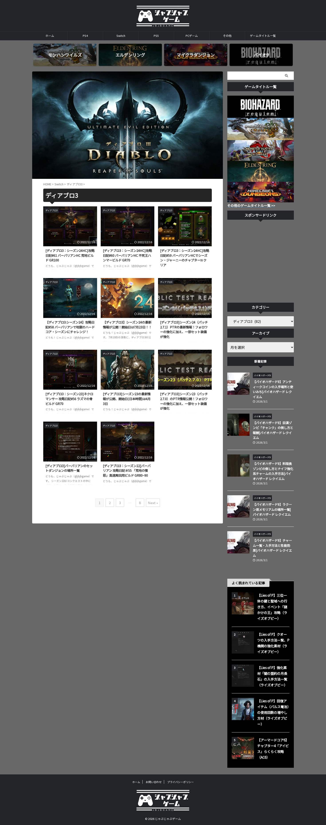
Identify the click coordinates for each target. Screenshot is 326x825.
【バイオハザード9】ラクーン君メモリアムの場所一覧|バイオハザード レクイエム (272, 509)
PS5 (156, 36)
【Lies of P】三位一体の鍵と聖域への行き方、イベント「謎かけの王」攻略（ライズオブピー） (272, 607)
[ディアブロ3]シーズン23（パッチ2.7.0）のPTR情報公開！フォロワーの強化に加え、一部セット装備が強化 (184, 401)
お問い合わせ (154, 782)
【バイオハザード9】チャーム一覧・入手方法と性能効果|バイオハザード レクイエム (272, 548)
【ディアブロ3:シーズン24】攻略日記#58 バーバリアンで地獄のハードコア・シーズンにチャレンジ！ (70, 327)
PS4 (85, 36)
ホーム (49, 36)
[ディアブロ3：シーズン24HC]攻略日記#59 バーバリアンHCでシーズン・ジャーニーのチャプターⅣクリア (184, 257)
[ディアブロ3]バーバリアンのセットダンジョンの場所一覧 (69, 468)
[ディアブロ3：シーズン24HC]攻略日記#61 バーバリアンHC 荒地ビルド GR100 (69, 255)
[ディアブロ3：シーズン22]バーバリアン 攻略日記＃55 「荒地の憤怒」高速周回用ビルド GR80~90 (127, 470)
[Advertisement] (260, 262)
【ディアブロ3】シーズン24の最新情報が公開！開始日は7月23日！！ (127, 324)
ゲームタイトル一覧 (263, 36)
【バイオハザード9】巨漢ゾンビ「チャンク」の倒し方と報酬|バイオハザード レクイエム (273, 430)
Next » (153, 502)
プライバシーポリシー (180, 782)
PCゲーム (192, 36)
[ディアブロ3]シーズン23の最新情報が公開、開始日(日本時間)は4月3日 (127, 398)
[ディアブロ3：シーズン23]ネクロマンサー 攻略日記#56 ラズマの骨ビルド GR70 (69, 398)
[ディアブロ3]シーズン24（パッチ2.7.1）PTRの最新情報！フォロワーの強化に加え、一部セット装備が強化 (184, 329)
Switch (120, 36)
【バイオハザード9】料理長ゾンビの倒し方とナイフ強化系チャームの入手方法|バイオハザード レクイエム (273, 471)
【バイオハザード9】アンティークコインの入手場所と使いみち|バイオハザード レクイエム (273, 389)
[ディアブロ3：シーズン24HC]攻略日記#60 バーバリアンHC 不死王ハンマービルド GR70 (127, 255)
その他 (227, 36)
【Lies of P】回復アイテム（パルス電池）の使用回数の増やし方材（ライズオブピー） (273, 712)
